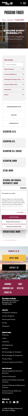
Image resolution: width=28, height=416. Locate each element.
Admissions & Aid (7, 288)
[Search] (21, 3)
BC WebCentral (7, 345)
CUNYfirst (5, 342)
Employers (5, 326)
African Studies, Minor (11, 231)
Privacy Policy (7, 359)
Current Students (8, 316)
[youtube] (14, 402)
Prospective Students (9, 312)
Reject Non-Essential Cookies (14, 226)
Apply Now (14, 258)
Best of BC (20, 288)
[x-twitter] (7, 402)
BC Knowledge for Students (11, 352)
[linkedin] (18, 402)
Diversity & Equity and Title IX (12, 362)
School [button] (6, 94)
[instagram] (10, 402)
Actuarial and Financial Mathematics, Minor (12, 182)
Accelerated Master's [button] (10, 74)
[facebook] (3, 402)
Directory (5, 335)
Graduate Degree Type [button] (10, 84)
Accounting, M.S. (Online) (12, 151)
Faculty (4, 323)
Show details (20, 212)
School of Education (9, 376)
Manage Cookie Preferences (13, 221)
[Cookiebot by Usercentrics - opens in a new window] (20, 188)
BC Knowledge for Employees (12, 355)
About (20, 284)
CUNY (4, 338)
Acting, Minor (8, 170)
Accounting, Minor (10, 160)
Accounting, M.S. (9, 141)
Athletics (5, 348)
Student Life (8, 292)
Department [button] (7, 89)
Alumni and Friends (8, 319)
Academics (10, 20)
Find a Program (8, 60)
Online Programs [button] (9, 69)
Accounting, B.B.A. (9, 131)
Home (4, 20)
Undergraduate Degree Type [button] (12, 79)
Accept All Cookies (14, 217)
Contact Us (14, 267)
